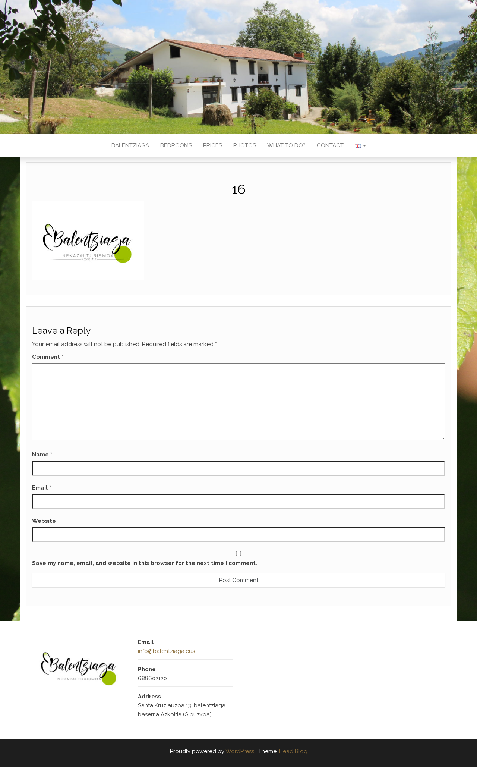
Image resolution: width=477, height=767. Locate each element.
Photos (244, 145)
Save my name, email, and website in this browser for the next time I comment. (144, 563)
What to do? (286, 145)
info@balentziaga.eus (166, 651)
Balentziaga (130, 145)
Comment (47, 356)
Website (44, 521)
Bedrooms (176, 145)
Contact (330, 145)
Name (42, 454)
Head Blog (293, 751)
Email (41, 487)
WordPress (239, 751)
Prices (212, 145)
